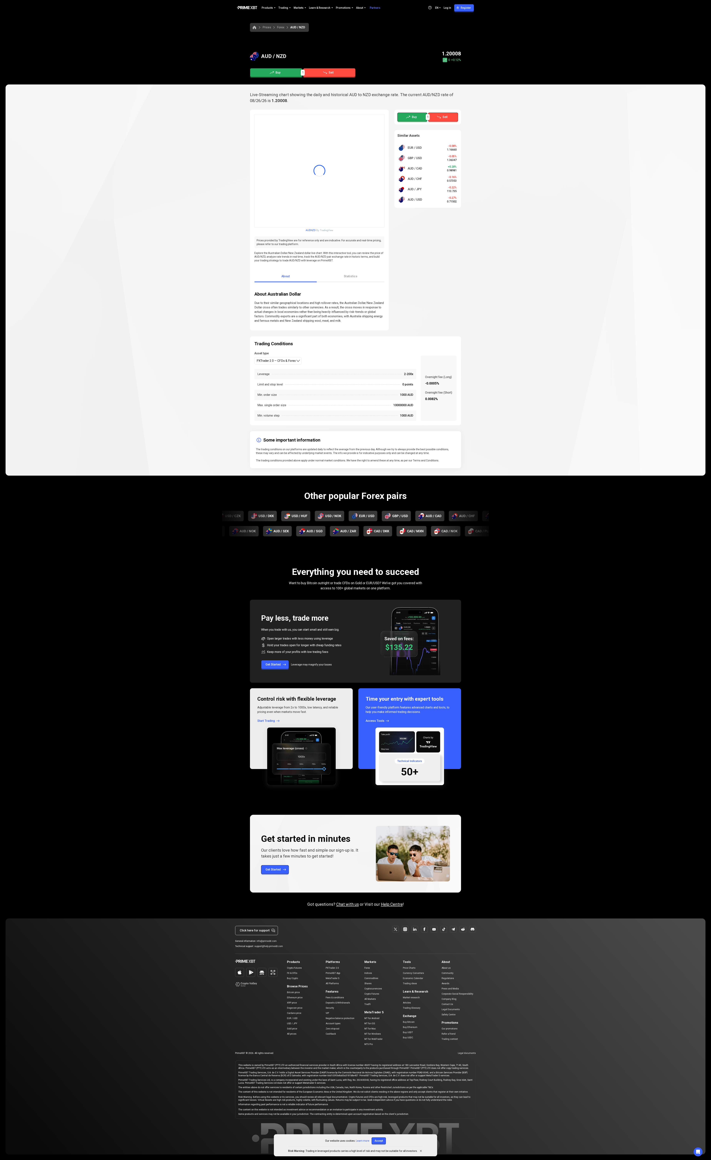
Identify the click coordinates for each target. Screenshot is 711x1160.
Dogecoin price (294, 1008)
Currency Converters (413, 973)
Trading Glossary (411, 1008)
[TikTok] (443, 929)
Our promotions (450, 1028)
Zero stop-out (332, 1028)
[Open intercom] (698, 1151)
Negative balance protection (340, 1018)
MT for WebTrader (373, 1039)
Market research (411, 997)
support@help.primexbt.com (268, 946)
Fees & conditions (335, 997)
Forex (280, 27)
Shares (368, 983)
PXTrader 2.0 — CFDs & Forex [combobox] (276, 360)
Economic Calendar (413, 978)
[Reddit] (463, 929)
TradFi (367, 1004)
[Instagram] (405, 929)
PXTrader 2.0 (332, 968)
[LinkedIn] (414, 929)
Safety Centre (448, 1014)
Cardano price (294, 1013)
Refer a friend (448, 1034)
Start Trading (266, 721)
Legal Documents (451, 1009)
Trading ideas (410, 983)
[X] (395, 929)
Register (466, 7)
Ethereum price (295, 997)
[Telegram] (453, 929)
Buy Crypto (292, 978)
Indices (368, 973)
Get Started (273, 664)
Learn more (362, 1140)
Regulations (448, 978)
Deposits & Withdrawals (338, 1002)
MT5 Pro (368, 1044)
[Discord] (472, 929)
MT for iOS (369, 1023)
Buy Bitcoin (409, 1022)
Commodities (371, 978)
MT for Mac (370, 1028)
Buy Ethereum (410, 1027)
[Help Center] (430, 7)
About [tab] (285, 276)
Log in (447, 7)
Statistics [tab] (351, 276)
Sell (331, 72)
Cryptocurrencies (373, 988)
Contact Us (447, 1004)
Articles (407, 1002)
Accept (379, 1140)
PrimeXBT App (333, 973)
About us (446, 968)
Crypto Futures (294, 968)
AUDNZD (311, 230)
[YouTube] (434, 929)
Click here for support (255, 930)
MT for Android (371, 1018)
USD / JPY (292, 1023)
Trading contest (450, 1039)
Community (447, 973)
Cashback (331, 1034)
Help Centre (392, 904)
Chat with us (347, 904)
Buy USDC (408, 1037)
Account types (333, 1023)
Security (330, 1008)
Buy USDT (408, 1032)
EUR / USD (292, 1018)
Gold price (292, 1028)
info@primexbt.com (267, 941)
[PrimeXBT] (247, 8)
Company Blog (449, 999)
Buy (278, 72)
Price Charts (409, 968)
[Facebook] (424, 929)
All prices (291, 1034)
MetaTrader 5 (332, 978)
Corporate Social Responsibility (457, 994)
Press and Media (450, 988)
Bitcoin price (293, 992)
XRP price (292, 1002)
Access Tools (375, 721)
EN (436, 7)
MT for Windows (372, 1034)
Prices (267, 27)
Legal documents (467, 1053)
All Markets (370, 999)
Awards (445, 983)
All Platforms (332, 983)
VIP (327, 1013)
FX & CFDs (292, 973)
